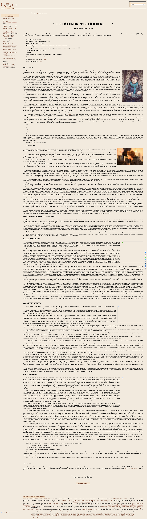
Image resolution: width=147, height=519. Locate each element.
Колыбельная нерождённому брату (113, 515)
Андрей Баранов (59, 513)
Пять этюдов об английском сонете (68, 515)
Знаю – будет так (130, 514)
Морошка (14, 21)
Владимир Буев (100, 515)
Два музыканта (87, 501)
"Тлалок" (69, 114)
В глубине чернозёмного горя (95, 513)
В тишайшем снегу (46, 515)
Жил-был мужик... (124, 498)
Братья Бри (106, 513)
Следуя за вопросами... (66, 511)
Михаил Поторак (96, 514)
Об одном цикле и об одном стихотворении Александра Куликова (60, 514)
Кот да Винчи (97, 509)
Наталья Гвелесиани (7, 49)
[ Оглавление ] (9, 8)
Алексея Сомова (131, 34)
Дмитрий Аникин (7, 18)
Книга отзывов (83, 483)
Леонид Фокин (55, 515)
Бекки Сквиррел (6, 31)
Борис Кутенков (6, 55)
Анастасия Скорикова (36, 515)
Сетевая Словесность (77, 476)
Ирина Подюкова (81, 514)
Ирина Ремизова (121, 514)
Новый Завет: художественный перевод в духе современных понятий (10, 51)
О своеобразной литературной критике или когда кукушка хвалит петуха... (10, 45)
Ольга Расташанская (8, 25)
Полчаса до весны (27, 504)
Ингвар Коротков (7, 43)
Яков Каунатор (6, 40)
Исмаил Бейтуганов (82, 515)
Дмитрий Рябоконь (7, 28)
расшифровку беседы (131, 468)
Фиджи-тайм (57, 517)
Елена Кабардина (7, 21)
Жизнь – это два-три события (71, 513)
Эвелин (111, 513)
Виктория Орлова (7, 35)
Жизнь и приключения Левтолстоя (108, 514)
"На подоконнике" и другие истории (8, 37)
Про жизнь (88, 514)
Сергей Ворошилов (127, 515)
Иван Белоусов (83, 513)
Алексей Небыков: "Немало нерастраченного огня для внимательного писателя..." (9, 58)
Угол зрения (51, 513)
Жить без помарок (91, 515)
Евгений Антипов (43, 513)
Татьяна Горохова (49, 517)
